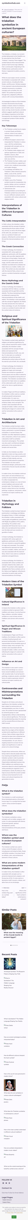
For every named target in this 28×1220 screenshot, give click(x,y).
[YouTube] (6, 1183)
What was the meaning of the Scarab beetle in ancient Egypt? (13, 935)
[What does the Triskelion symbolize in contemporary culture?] (10, 1104)
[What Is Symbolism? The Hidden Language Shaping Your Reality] (10, 983)
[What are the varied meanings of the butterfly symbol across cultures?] (10, 1159)
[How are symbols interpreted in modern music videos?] (10, 1141)
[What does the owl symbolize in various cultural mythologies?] (10, 1085)
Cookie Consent (7, 1200)
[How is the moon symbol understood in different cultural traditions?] (10, 1123)
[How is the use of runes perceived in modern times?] (10, 1067)
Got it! (14, 1217)
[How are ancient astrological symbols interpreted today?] (10, 1030)
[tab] (10, 945)
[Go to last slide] (4, 928)
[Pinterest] (9, 1183)
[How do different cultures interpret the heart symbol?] (10, 1048)
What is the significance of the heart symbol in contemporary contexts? (20, 893)
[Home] (2, 9)
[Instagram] (3, 1183)
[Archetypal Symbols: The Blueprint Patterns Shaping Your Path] (10, 964)
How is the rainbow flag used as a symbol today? (7, 892)
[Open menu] (24, 3)
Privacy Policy (10, 1212)
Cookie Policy (6, 1202)
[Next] (23, 928)
